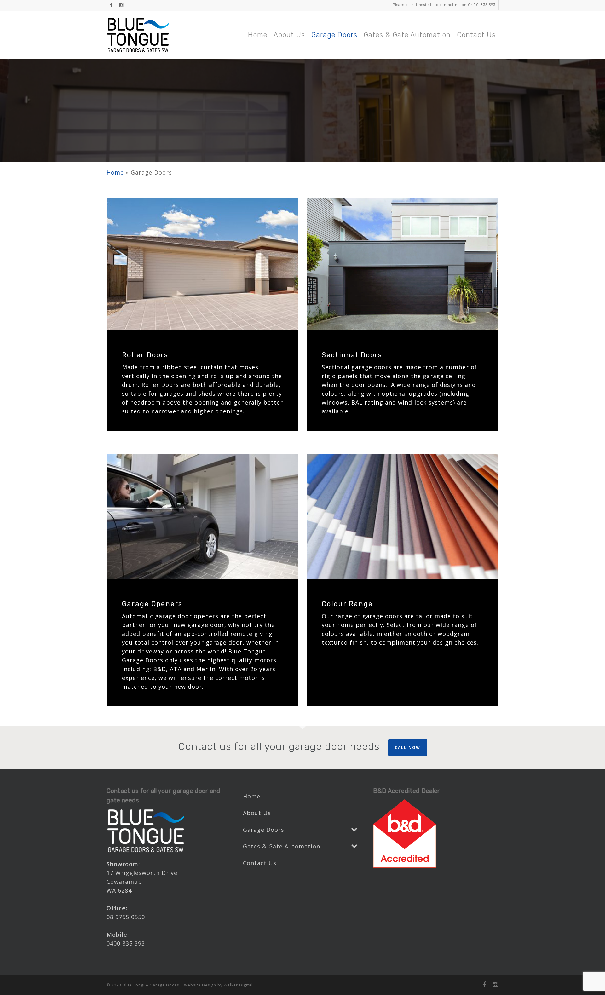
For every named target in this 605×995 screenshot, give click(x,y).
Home (115, 172)
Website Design (200, 985)
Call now (407, 747)
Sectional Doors (352, 355)
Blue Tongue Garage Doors (151, 985)
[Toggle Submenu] (354, 830)
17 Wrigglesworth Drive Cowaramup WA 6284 (142, 881)
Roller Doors (145, 355)
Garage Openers (152, 604)
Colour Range (347, 604)
